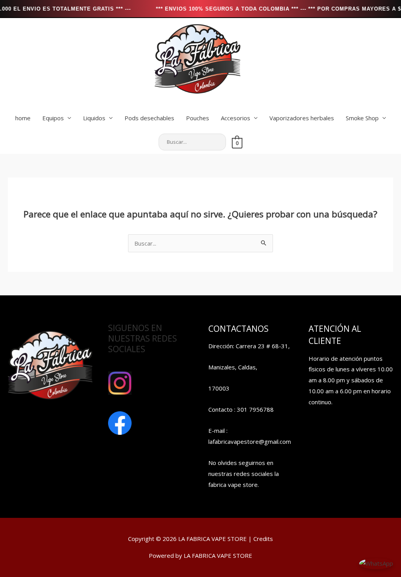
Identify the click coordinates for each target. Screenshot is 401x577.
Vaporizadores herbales (301, 118)
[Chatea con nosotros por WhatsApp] (376, 563)
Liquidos (94, 118)
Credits (263, 539)
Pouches (197, 118)
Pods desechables (149, 118)
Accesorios (235, 118)
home (23, 118)
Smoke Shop (362, 118)
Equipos (53, 118)
